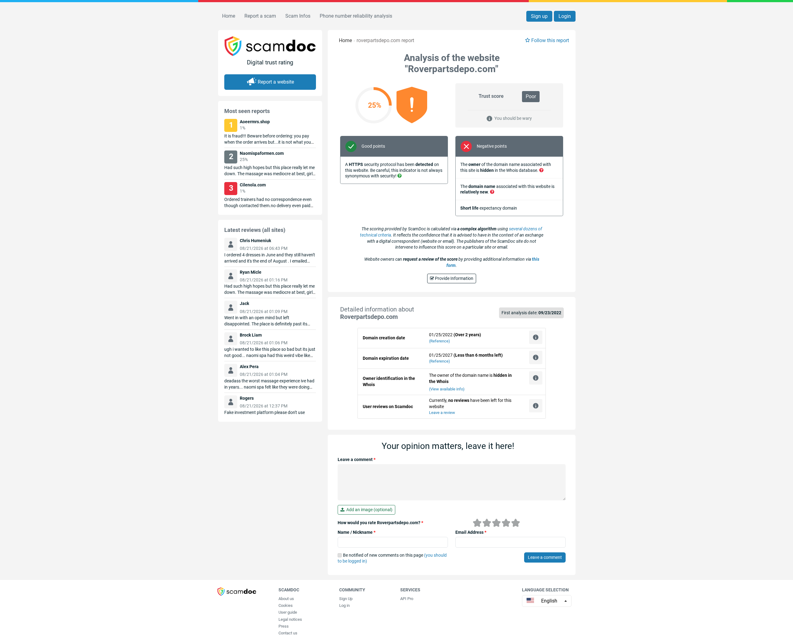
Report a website (276, 82)
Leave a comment (356, 459)
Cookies (285, 605)
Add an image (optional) (368, 509)
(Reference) (439, 341)
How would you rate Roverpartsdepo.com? (380, 522)
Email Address (470, 532)
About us (286, 598)
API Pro (406, 598)
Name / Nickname (356, 532)
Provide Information (453, 278)
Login (565, 16)
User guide (287, 612)
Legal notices (290, 619)
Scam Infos (297, 16)
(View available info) (447, 389)
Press (283, 626)
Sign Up (346, 598)
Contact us (287, 633)
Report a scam (260, 16)
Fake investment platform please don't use (264, 412)
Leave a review (442, 412)
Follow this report (550, 40)
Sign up (539, 16)
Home (228, 16)
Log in (344, 605)
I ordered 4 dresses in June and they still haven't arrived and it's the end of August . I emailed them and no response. (269, 261)
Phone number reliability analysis (356, 16)
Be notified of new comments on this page (392, 558)
